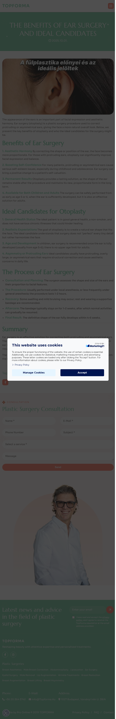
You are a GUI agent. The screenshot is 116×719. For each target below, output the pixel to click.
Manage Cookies (34, 372)
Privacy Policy (22, 364)
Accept (82, 372)
